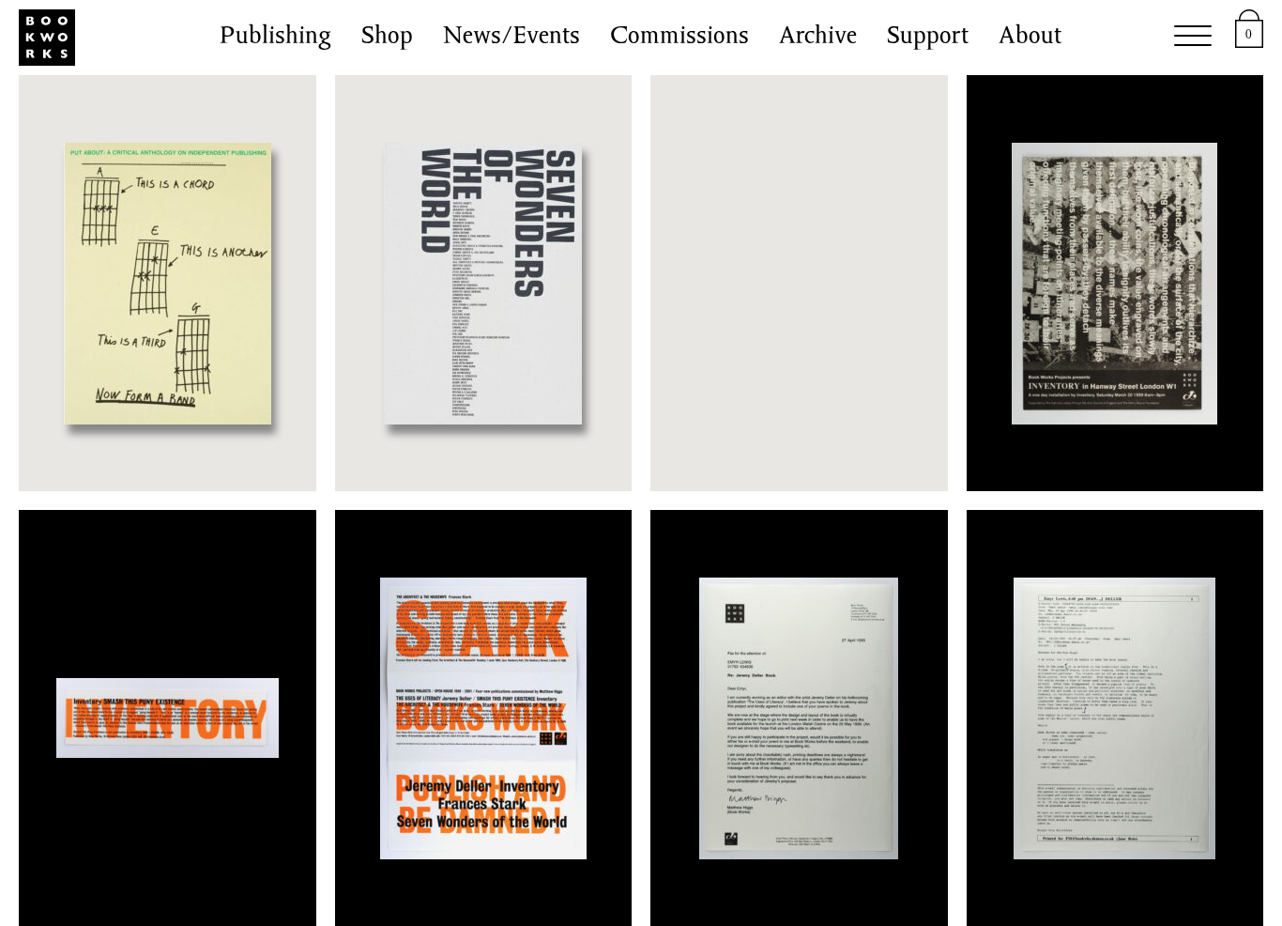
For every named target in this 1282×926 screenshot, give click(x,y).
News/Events (511, 37)
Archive (818, 37)
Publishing (275, 37)
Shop (387, 37)
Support (928, 37)
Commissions (679, 37)
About (1030, 37)
